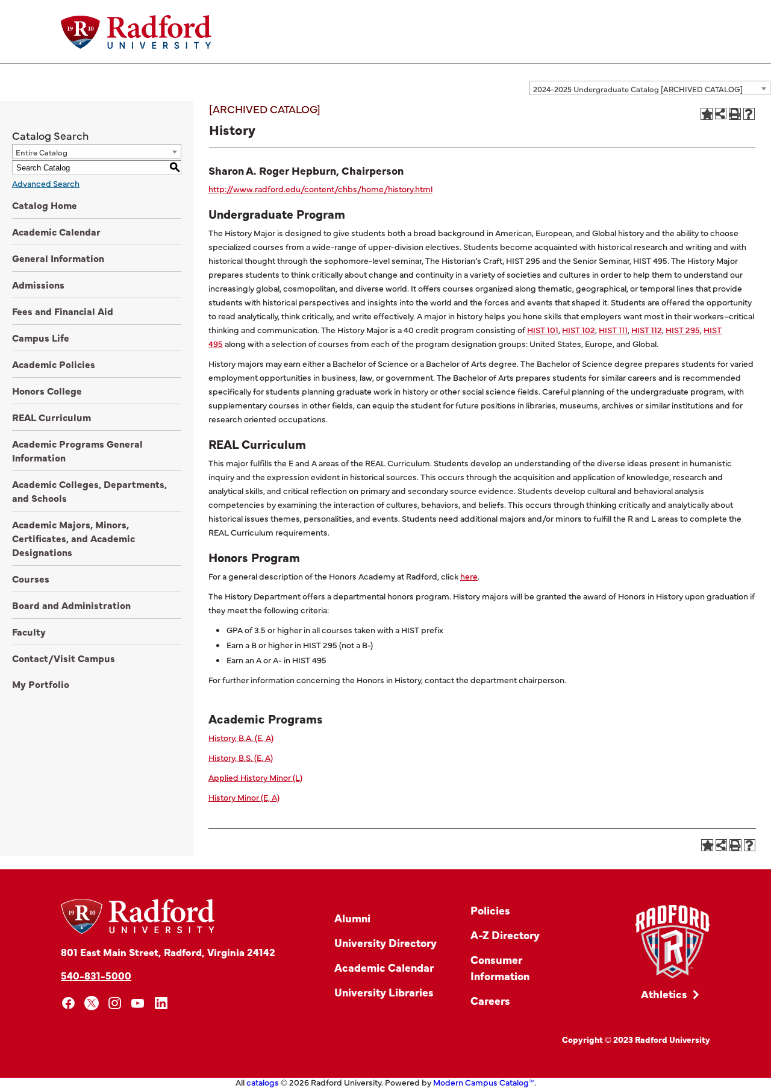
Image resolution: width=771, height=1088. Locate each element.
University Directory (385, 942)
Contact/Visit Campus (63, 657)
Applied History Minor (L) (255, 777)
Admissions (38, 284)
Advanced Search (46, 183)
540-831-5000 (96, 975)
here (469, 576)
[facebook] (68, 1003)
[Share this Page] (720, 113)
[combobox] (649, 88)
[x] (91, 1003)
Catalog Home (44, 204)
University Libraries (384, 991)
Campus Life (40, 337)
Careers (490, 1000)
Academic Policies (53, 363)
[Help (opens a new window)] (749, 114)
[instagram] (114, 1003)
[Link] (672, 942)
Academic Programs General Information (77, 450)
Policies (490, 910)
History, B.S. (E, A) (240, 757)
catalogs (262, 1082)
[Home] (136, 32)
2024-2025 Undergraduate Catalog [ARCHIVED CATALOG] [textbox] (638, 88)
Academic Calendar (56, 231)
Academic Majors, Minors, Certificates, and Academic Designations (73, 537)
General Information (58, 257)
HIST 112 (646, 330)
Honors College (47, 390)
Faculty (29, 631)
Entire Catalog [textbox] (41, 151)
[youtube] (138, 1003)
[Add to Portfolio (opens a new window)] (707, 114)
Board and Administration (71, 604)
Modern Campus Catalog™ (483, 1082)
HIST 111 (613, 330)
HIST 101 (542, 330)
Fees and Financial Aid (62, 310)
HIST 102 (578, 330)
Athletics (664, 993)
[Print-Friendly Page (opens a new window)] (735, 114)
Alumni (352, 917)
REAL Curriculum (51, 417)
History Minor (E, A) (243, 797)
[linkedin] (161, 1003)
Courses (30, 578)
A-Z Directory (505, 934)
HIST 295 (683, 330)
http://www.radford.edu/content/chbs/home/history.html (320, 189)
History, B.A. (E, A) (240, 737)
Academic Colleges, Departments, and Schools (89, 490)
